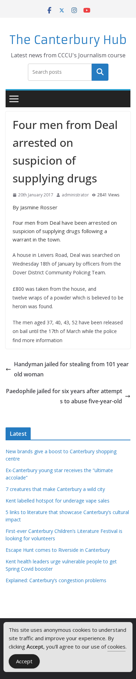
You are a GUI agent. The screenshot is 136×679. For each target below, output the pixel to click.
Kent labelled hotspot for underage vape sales (57, 500)
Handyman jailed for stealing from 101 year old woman (71, 369)
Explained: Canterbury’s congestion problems (56, 580)
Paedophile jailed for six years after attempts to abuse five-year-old (64, 396)
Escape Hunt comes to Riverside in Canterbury (58, 550)
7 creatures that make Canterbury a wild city (55, 489)
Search (100, 72)
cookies (116, 646)
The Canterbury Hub (68, 40)
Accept (24, 661)
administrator (75, 195)
